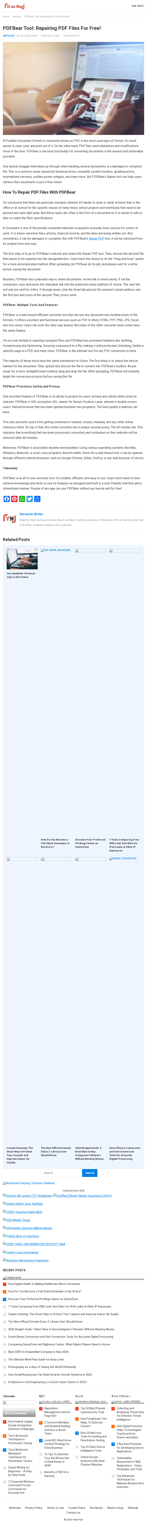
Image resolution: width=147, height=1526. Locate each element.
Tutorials (9, 1396)
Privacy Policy (33, 1508)
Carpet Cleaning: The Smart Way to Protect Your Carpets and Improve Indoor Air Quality (20, 1155)
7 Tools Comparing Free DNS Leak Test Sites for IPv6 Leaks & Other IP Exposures (59, 1306)
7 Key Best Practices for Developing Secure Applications (130, 1447)
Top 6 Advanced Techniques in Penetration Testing (20, 1439)
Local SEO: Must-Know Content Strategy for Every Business (57, 1444)
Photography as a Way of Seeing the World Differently (42, 1367)
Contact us (73, 1512)
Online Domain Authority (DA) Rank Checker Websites (93, 1461)
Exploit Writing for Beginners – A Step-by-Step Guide (20, 1471)
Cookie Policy (76, 1508)
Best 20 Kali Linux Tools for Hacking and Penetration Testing (94, 1436)
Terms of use (55, 1508)
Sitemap (133, 1508)
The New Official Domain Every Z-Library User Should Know (56, 1151)
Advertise (15, 1508)
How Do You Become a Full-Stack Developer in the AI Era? (55, 843)
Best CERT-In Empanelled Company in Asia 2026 (38, 1352)
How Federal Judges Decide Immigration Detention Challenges (21, 1425)
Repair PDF (96, 238)
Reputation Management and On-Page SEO (57, 1412)
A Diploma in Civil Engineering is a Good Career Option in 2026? (47, 1382)
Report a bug (115, 1508)
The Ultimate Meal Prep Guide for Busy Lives (36, 1359)
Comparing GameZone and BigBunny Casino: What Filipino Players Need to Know (59, 1344)
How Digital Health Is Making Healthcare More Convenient (44, 1284)
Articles (17, 16)
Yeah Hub (78, 1519)
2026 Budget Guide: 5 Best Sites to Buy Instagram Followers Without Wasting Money (61, 1329)
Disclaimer (96, 1508)
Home (6, 16)
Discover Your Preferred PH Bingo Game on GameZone (90, 843)
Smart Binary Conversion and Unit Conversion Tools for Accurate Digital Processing (60, 1336)
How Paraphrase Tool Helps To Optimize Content (93, 1422)
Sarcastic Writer (29, 35)
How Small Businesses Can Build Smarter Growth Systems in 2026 (50, 1374)
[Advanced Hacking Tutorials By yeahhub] (29, 1183)
